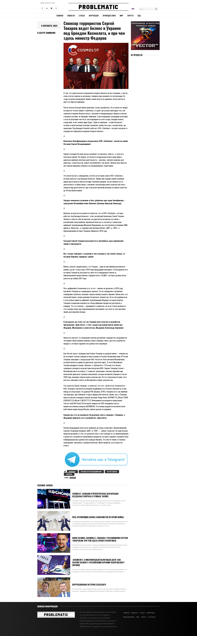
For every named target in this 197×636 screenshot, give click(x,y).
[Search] (156, 9)
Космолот (72, 472)
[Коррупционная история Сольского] (53, 587)
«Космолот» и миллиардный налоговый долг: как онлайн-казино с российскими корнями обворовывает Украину (98, 562)
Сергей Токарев (112, 472)
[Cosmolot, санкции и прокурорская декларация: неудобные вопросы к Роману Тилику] (53, 499)
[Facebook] (42, 8)
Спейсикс (69, 474)
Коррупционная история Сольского (89, 584)
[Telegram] (51, 8)
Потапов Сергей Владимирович (91, 472)
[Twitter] (56, 8)
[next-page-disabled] (135, 62)
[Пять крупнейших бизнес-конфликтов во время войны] (53, 521)
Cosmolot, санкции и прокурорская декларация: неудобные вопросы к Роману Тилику (95, 495)
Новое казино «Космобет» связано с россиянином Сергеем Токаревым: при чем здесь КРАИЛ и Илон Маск (100, 539)
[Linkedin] (47, 8)
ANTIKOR (72, 477)
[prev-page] (132, 62)
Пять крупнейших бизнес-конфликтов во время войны (98, 517)
